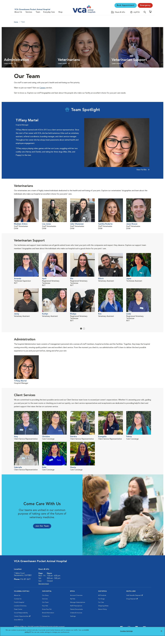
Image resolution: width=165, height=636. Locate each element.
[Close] (161, 631)
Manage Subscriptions (77, 602)
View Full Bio (141, 170)
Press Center (18, 609)
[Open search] (145, 12)
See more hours (43, 584)
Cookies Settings (126, 631)
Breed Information (48, 613)
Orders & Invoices (76, 613)
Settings (73, 616)
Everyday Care (49, 12)
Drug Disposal (132, 599)
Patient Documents (76, 609)
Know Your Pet (47, 609)
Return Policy (102, 609)
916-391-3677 (25, 579)
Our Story (45, 595)
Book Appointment (125, 5)
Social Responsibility (21, 613)
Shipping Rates (103, 606)
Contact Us (17, 599)
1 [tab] (81, 328)
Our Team (45, 602)
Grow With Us (18, 619)
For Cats (101, 602)
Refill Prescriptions (76, 606)
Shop (60, 12)
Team (38, 12)
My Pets (72, 599)
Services (29, 12)
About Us (18, 12)
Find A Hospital (19, 602)
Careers (43, 88)
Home (16, 22)
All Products (102, 595)
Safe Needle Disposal (133, 596)
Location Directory (20, 606)
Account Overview (76, 595)
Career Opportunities (21, 617)
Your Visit (45, 606)
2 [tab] (84, 328)
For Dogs (101, 599)
